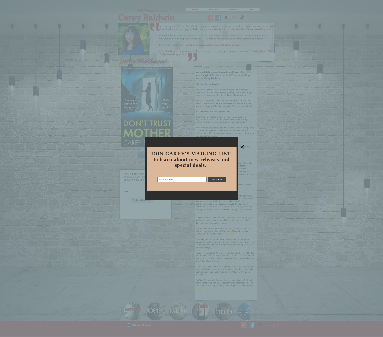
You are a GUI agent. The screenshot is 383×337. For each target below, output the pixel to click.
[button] (242, 147)
